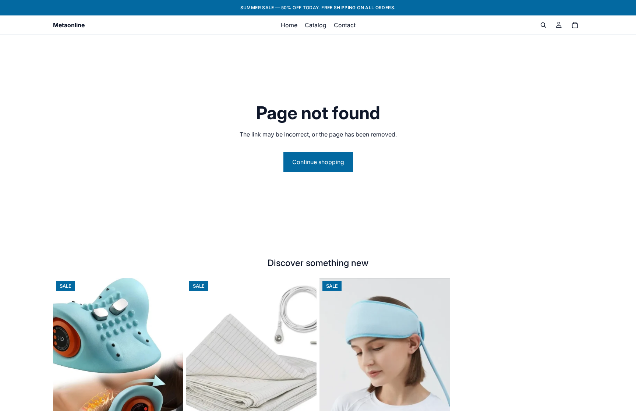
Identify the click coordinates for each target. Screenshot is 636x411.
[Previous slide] (64, 359)
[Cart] (575, 25)
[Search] (543, 25)
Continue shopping (318, 162)
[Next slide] (172, 359)
